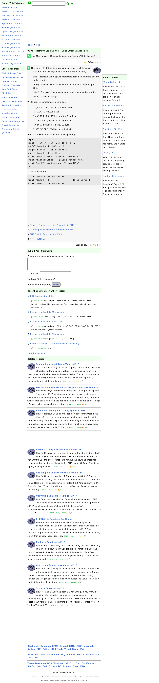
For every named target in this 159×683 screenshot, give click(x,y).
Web (82, 649)
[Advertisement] (13, 172)
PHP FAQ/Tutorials (11, 27)
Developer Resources (12, 77)
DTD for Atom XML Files (42, 296)
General (64, 646)
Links (38, 666)
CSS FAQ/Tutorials (11, 43)
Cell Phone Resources (13, 121)
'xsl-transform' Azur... (113, 176)
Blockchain (33, 646)
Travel (76, 666)
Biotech (53, 666)
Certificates (88, 663)
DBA (49, 663)
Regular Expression (11, 105)
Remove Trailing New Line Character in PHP (52, 225)
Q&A (45, 666)
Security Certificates (12, 101)
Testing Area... (110, 153)
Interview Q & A (9, 113)
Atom (86, 655)
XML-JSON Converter (12, 16)
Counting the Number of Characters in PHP (51, 230)
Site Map (94, 655)
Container (46, 646)
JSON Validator (9, 7)
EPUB (55, 646)
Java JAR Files (9, 89)
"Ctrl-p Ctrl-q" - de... (113, 82)
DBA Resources (9, 81)
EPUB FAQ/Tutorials (12, 36)
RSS (53, 649)
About (43, 655)
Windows (58, 663)
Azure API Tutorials (11, 55)
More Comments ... (36, 353)
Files (78, 663)
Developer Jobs (9, 59)
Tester (30, 663)
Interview (71, 655)
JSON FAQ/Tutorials (12, 19)
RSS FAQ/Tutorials (11, 47)
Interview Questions (11, 63)
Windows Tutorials (11, 85)
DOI (60, 666)
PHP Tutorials (38, 239)
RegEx (30, 666)
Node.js (31, 649)
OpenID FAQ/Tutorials (12, 31)
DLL (72, 663)
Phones (67, 666)
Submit (56, 284)
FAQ (63, 655)
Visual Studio (71, 649)
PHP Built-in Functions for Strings (47, 234)
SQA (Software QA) (11, 73)
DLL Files (6, 93)
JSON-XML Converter (12, 11)
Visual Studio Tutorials (13, 51)
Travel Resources (10, 125)
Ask (37, 658)
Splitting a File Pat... (113, 129)
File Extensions (9, 97)
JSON (79, 646)
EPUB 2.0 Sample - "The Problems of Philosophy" (55, 344)
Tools (60, 649)
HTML (72, 646)
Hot (37, 655)
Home (30, 45)
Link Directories (9, 109)
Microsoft (89, 646)
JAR (66, 663)
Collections (53, 655)
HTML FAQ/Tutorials (12, 39)
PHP (38, 45)
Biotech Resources (11, 117)
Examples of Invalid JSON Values (47, 312)
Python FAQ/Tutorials (12, 23)
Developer (40, 663)
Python (46, 649)
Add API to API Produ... (114, 106)
